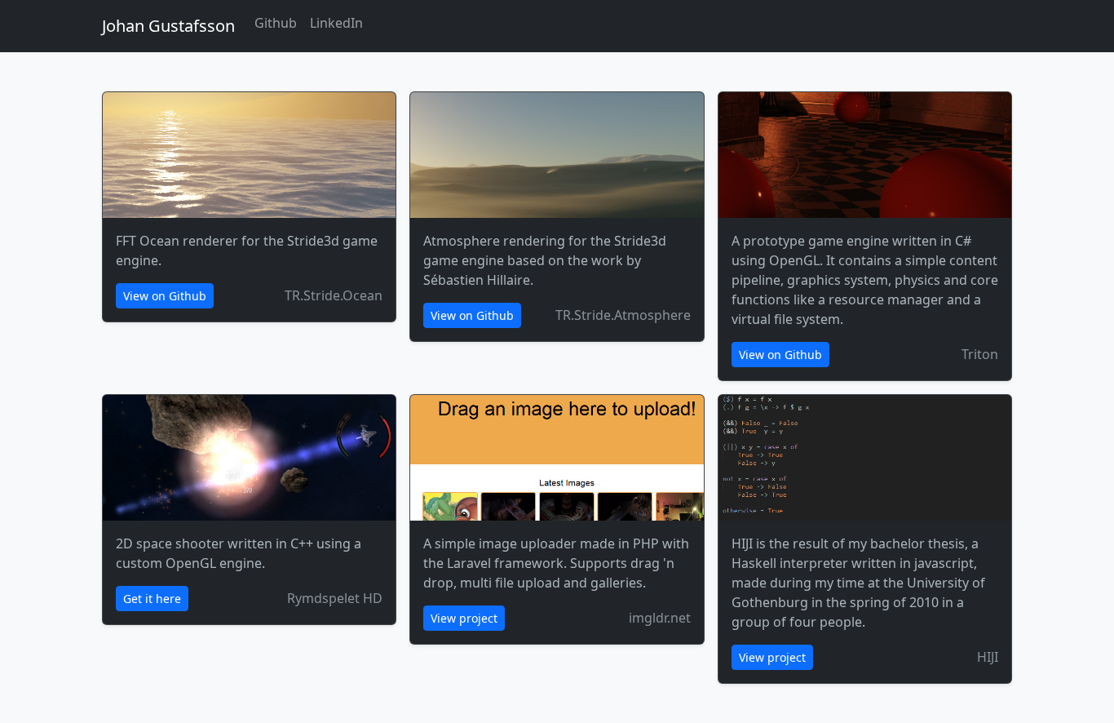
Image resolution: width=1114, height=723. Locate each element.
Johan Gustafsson (168, 26)
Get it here (152, 598)
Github (275, 23)
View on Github (164, 296)
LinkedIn (336, 23)
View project (464, 618)
